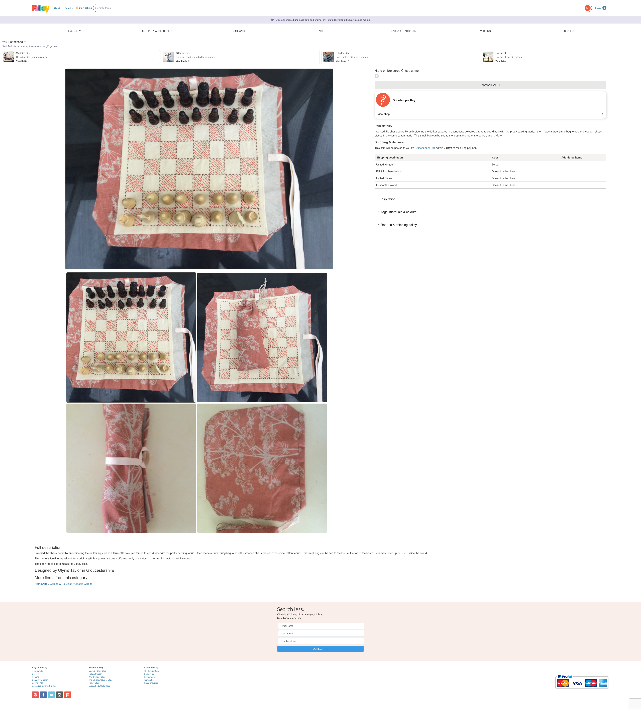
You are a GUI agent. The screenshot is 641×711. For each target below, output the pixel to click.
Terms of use (150, 679)
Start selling (85, 8)
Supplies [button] (568, 31)
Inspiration (388, 199)
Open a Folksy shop (97, 670)
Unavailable (490, 85)
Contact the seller (40, 679)
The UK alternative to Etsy (100, 679)
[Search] (588, 8)
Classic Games (83, 584)
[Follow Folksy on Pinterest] (35, 694)
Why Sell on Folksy (97, 676)
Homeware (41, 584)
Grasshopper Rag (404, 100)
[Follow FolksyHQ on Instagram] (59, 694)
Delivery (35, 673)
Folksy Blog (94, 682)
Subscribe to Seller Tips (99, 685)
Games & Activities (61, 584)
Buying (37, 682)
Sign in (57, 8)
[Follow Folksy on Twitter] (51, 694)
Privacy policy (150, 676)
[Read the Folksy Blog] (67, 694)
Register (69, 8)
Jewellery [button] (74, 31)
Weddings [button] (485, 31)
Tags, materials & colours (398, 212)
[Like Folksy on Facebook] (43, 694)
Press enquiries (151, 682)
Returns (35, 676)
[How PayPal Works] (581, 690)
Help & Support (95, 673)
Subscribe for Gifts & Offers (44, 685)
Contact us (149, 673)
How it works (37, 670)
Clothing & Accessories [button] (156, 31)
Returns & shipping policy (399, 224)
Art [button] (321, 31)
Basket (600, 7)
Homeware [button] (239, 31)
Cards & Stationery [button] (403, 31)
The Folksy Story (151, 670)
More (499, 135)
